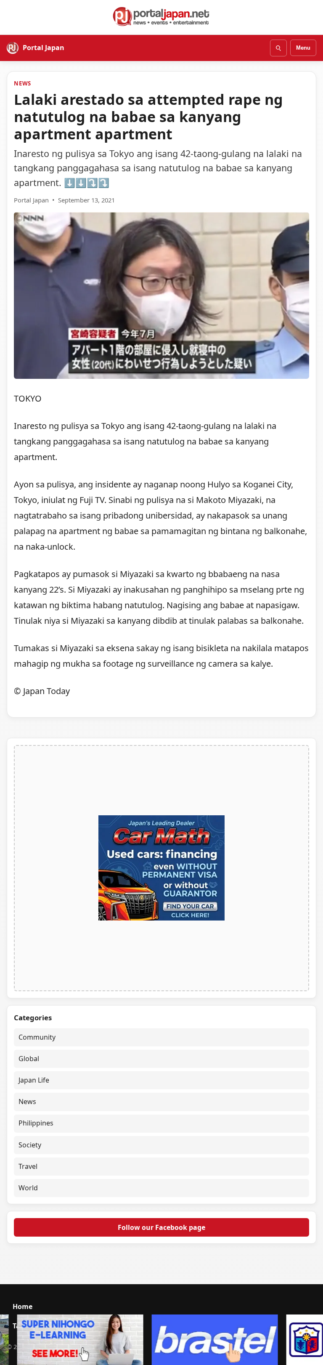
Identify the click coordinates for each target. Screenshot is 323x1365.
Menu (303, 48)
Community (37, 1037)
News (22, 83)
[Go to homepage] (161, 16)
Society (30, 1144)
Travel (28, 1166)
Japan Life (34, 1080)
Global (29, 1058)
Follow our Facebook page (161, 1227)
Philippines (36, 1123)
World (28, 1187)
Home (22, 1306)
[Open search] (278, 48)
